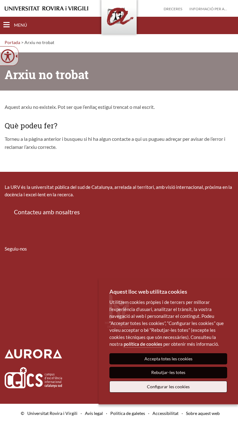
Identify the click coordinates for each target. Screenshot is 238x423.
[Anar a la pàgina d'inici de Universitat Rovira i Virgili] (46, 8)
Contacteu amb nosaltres (47, 212)
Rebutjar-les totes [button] (168, 372)
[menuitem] (9, 267)
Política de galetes (127, 413)
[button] (228, 25)
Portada (12, 42)
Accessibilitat (165, 413)
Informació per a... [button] (208, 9)
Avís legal (94, 413)
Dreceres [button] (173, 9)
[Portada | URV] (119, 18)
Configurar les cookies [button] (168, 386)
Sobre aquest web (203, 413)
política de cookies (143, 344)
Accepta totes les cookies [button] (168, 358)
